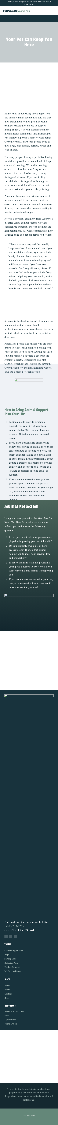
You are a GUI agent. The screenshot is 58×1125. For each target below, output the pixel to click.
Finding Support (12, 967)
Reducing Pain (11, 962)
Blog (6, 997)
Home (7, 985)
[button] (29, 18)
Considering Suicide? (14, 950)
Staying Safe (10, 958)
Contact (8, 993)
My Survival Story (12, 971)
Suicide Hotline (45, 2)
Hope (6, 954)
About (7, 989)
